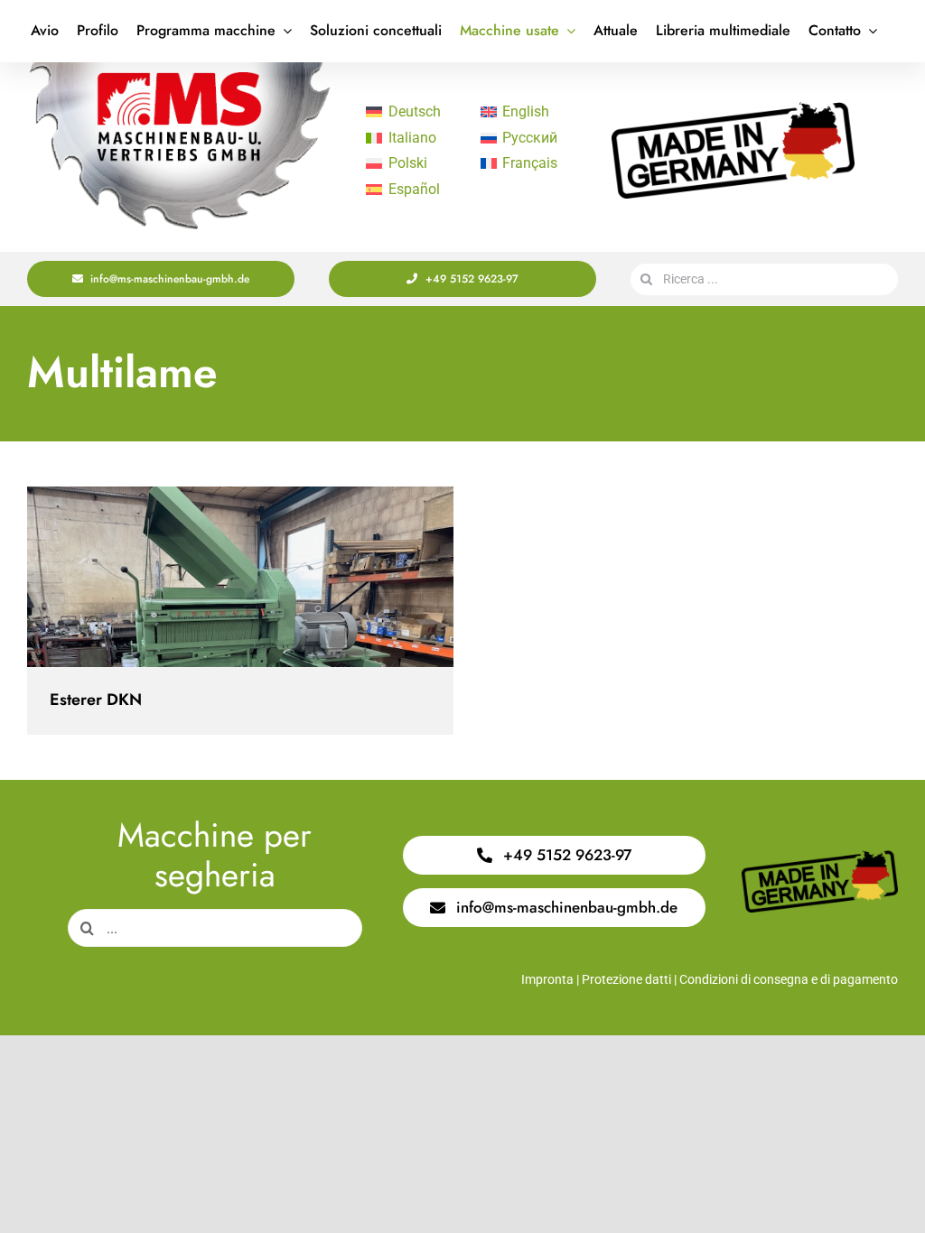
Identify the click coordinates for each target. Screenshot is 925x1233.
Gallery (256, 577)
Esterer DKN (224, 577)
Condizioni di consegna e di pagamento (788, 979)
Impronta (547, 979)
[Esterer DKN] (240, 577)
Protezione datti (626, 979)
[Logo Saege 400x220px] (179, 69)
